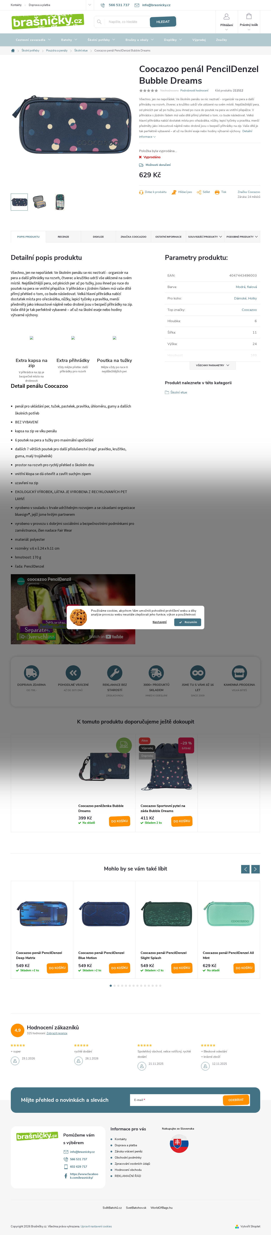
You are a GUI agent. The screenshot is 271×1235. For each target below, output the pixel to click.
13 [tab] (156, 986)
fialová (252, 287)
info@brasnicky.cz (82, 1152)
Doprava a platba (39, 5)
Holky (252, 298)
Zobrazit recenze (57, 1033)
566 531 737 (78, 1159)
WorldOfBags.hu (162, 1208)
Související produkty (203, 236)
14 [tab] (160, 986)
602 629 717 (78, 1167)
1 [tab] (111, 986)
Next (255, 869)
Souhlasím (189, 622)
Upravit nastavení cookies (96, 1226)
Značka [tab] (133, 236)
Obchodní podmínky (128, 1158)
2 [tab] (114, 986)
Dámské (240, 298)
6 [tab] (130, 986)
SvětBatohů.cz (112, 1208)
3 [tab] (118, 986)
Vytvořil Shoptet (250, 1226)
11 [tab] (149, 986)
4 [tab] (122, 986)
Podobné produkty (240, 236)
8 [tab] (137, 986)
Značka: (249, 192)
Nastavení (160, 622)
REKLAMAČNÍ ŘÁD (128, 1176)
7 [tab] (134, 986)
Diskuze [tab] (98, 236)
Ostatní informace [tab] (168, 236)
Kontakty (16, 5)
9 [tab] (141, 986)
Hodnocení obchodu (128, 1170)
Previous (245, 869)
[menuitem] (33, 40)
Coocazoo (249, 310)
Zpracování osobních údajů (132, 1164)
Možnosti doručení (158, 165)
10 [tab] (145, 986)
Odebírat (236, 1100)
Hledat (163, 21)
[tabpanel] (104, 783)
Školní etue (178, 392)
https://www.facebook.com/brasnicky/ (84, 1176)
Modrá (240, 287)
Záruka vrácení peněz (128, 1151)
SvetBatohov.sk (136, 1208)
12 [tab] (153, 986)
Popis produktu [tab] (28, 236)
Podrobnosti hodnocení (194, 90)
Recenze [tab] (63, 236)
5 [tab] (126, 986)
